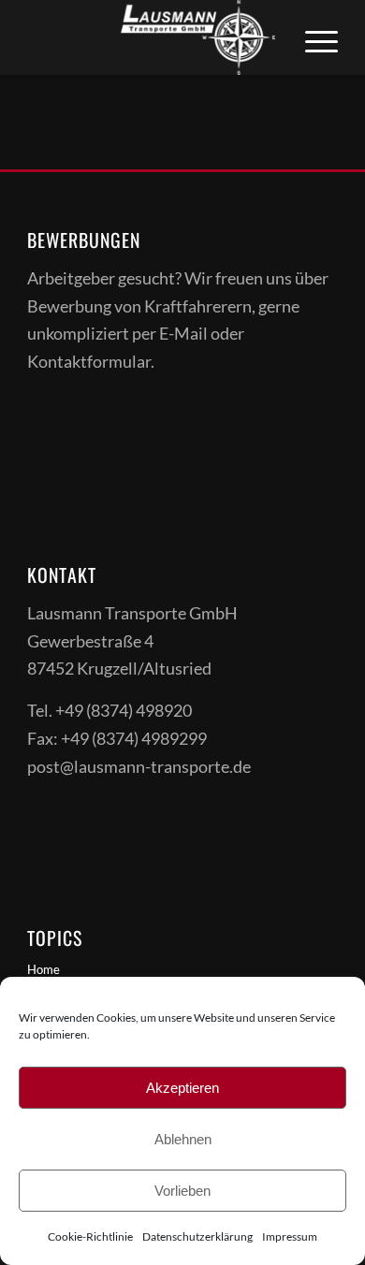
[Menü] (312, 37)
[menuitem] (312, 37)
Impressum (289, 1236)
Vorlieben (182, 1191)
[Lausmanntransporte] (151, 37)
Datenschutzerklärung (197, 1236)
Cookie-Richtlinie (90, 1236)
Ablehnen (183, 1139)
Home (43, 969)
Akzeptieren (182, 1088)
